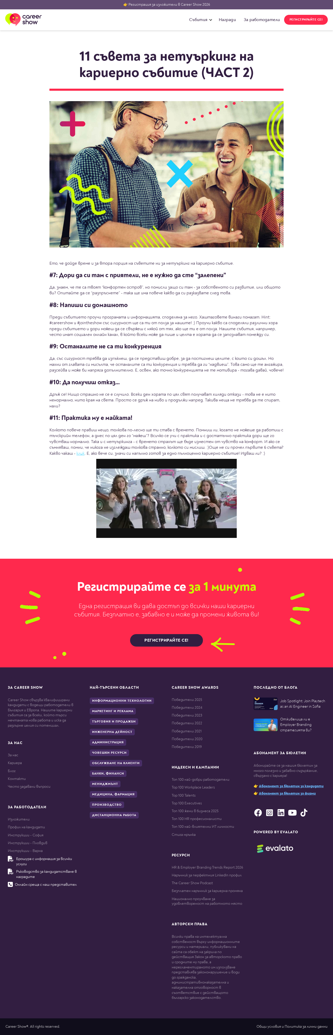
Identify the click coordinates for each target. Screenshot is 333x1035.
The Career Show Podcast (192, 883)
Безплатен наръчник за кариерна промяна (207, 891)
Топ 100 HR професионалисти (197, 819)
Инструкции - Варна (25, 851)
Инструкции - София (25, 835)
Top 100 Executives (187, 803)
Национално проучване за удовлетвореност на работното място (207, 901)
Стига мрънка (184, 834)
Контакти (17, 779)
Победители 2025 (187, 700)
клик (80, 453)
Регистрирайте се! (166, 640)
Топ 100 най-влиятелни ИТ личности (203, 826)
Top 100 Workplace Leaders (193, 787)
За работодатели (262, 19)
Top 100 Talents (184, 795)
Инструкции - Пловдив (27, 843)
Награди (227, 19)
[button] (200, 20)
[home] (23, 19)
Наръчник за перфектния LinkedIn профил (207, 875)
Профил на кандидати (26, 827)
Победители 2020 (187, 739)
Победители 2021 (187, 731)
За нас (13, 755)
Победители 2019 (187, 747)
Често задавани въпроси (29, 786)
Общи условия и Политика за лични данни (292, 1026)
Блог (12, 771)
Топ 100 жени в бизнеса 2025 (195, 811)
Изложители (19, 819)
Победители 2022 (187, 723)
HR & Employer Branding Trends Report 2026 (207, 867)
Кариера (15, 763)
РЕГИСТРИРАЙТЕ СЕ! (306, 20)
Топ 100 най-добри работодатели (200, 779)
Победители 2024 (187, 707)
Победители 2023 (187, 715)
